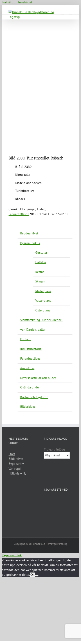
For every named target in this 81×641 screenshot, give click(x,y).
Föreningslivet (30, 359)
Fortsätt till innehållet (17, 2)
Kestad (40, 272)
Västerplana (43, 301)
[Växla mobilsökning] (62, 12)
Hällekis (40, 262)
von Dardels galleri (33, 330)
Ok (32, 574)
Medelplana (43, 291)
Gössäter (41, 253)
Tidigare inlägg (54, 449)
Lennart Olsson (19, 214)
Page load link (12, 555)
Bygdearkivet (29, 233)
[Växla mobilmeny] (70, 12)
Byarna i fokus (30, 243)
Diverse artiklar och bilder (38, 378)
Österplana (42, 310)
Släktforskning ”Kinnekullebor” (41, 320)
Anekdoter (27, 368)
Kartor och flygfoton (34, 397)
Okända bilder (30, 387)
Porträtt (25, 339)
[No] (36, 575)
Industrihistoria (31, 349)
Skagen (40, 281)
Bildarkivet (27, 407)
